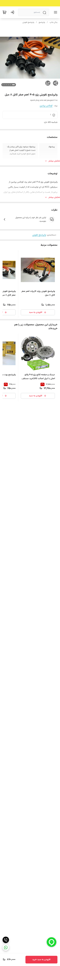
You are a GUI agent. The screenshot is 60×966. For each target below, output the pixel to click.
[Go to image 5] (4, 84)
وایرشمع (42, 22)
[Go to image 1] (13, 84)
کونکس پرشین (46, 106)
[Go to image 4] (6, 84)
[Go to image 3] (8, 84)
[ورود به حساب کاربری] (13, 12)
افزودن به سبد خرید (41, 959)
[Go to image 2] (10, 84)
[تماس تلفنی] (6, 940)
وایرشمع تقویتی (28, 22)
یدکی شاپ (53, 22)
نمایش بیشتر (54, 161)
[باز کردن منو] (54, 12)
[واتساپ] (6, 947)
